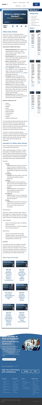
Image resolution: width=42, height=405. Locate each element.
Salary (7, 67)
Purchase (15, 2)
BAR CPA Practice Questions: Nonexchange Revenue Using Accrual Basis (22, 317)
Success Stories (21, 2)
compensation (15, 69)
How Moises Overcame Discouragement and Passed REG (9, 295)
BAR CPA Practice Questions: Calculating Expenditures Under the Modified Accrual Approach (8, 318)
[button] (12, 26)
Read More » (32, 47)
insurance (21, 72)
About (28, 2)
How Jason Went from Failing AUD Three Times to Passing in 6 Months (33, 73)
